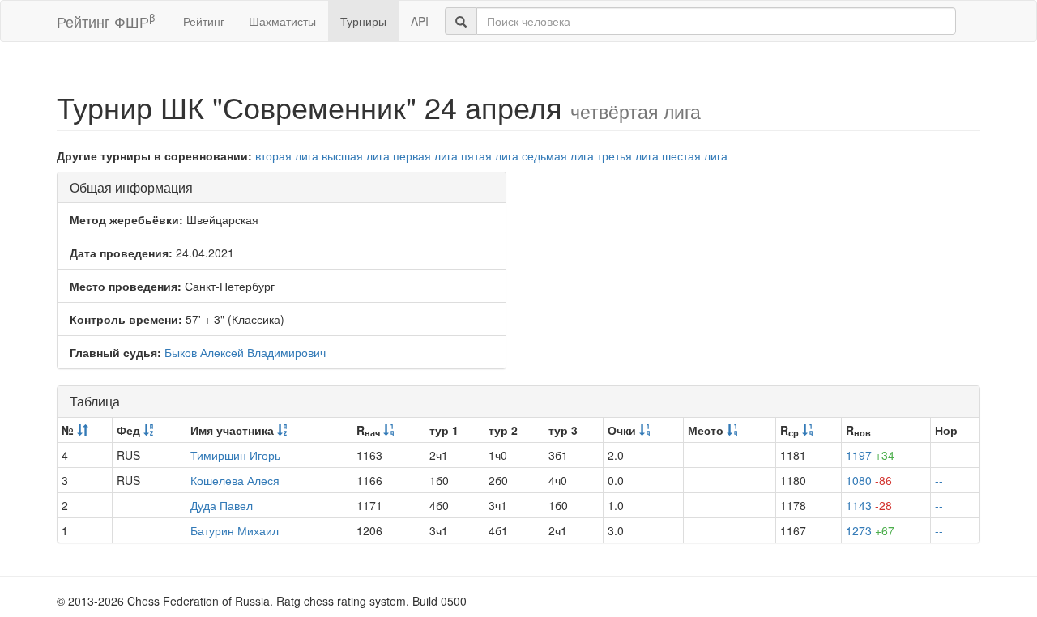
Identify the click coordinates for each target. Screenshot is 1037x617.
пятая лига (489, 155)
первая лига (425, 155)
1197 (870, 455)
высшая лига (356, 155)
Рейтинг (203, 21)
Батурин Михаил (234, 530)
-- (939, 455)
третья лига (628, 155)
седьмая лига (558, 155)
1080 (869, 480)
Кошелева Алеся (235, 480)
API (420, 21)
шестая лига (695, 155)
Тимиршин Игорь (235, 455)
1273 (870, 530)
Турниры (363, 21)
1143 (869, 505)
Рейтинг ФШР (106, 21)
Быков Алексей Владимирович (245, 352)
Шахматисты (282, 21)
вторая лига (286, 155)
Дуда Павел (221, 505)
